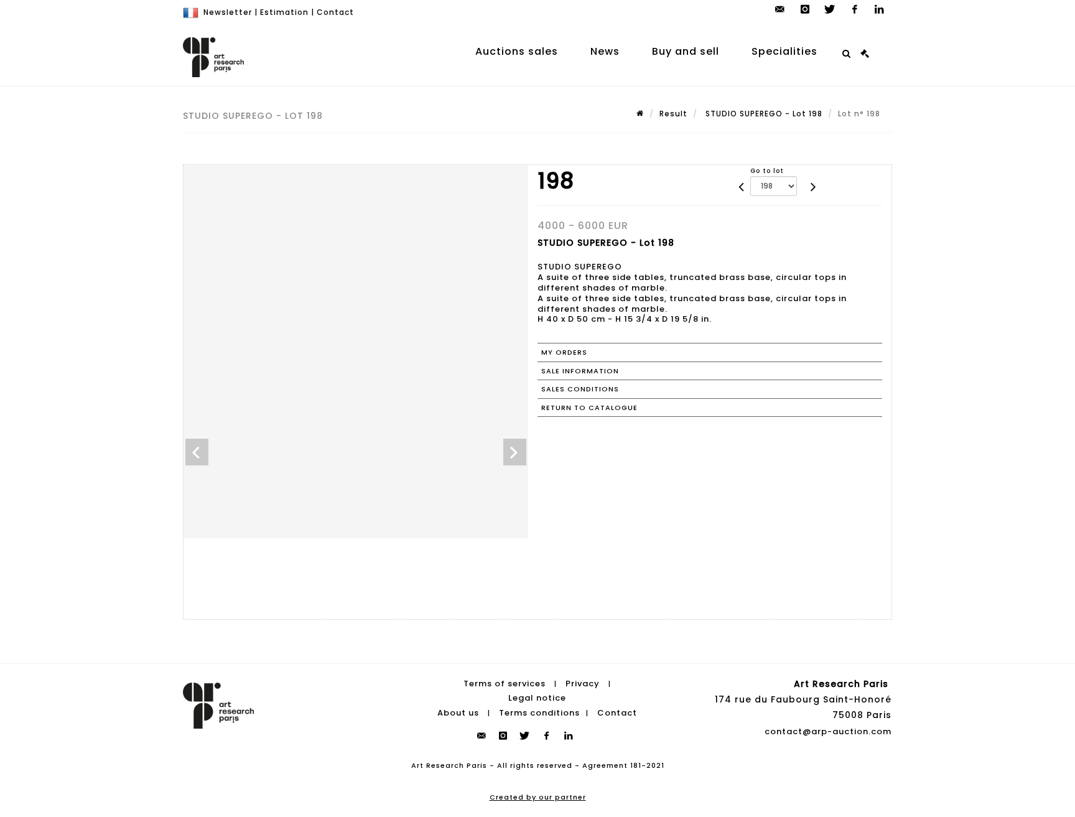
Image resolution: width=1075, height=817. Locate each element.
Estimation (284, 12)
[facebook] (854, 9)
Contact (335, 12)
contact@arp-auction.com (828, 731)
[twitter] (829, 9)
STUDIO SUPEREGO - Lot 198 (762, 113)
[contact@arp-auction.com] (780, 9)
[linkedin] (879, 9)
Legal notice (537, 698)
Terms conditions (539, 713)
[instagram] (805, 9)
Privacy (582, 683)
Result (673, 113)
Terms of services (504, 683)
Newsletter (227, 12)
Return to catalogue (589, 408)
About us (458, 713)
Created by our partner (538, 797)
